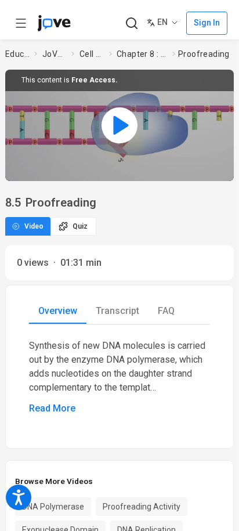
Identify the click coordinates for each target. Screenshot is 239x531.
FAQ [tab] (166, 310)
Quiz (80, 226)
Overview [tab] (57, 310)
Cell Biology (91, 54)
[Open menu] (21, 23)
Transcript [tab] (117, 310)
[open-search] (131, 23)
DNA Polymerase (53, 506)
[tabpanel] (119, 377)
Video (34, 226)
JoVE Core (54, 54)
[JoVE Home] (54, 23)
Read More (52, 408)
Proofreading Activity (141, 506)
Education (17, 54)
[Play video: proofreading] (119, 125)
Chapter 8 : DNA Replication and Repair (142, 54)
